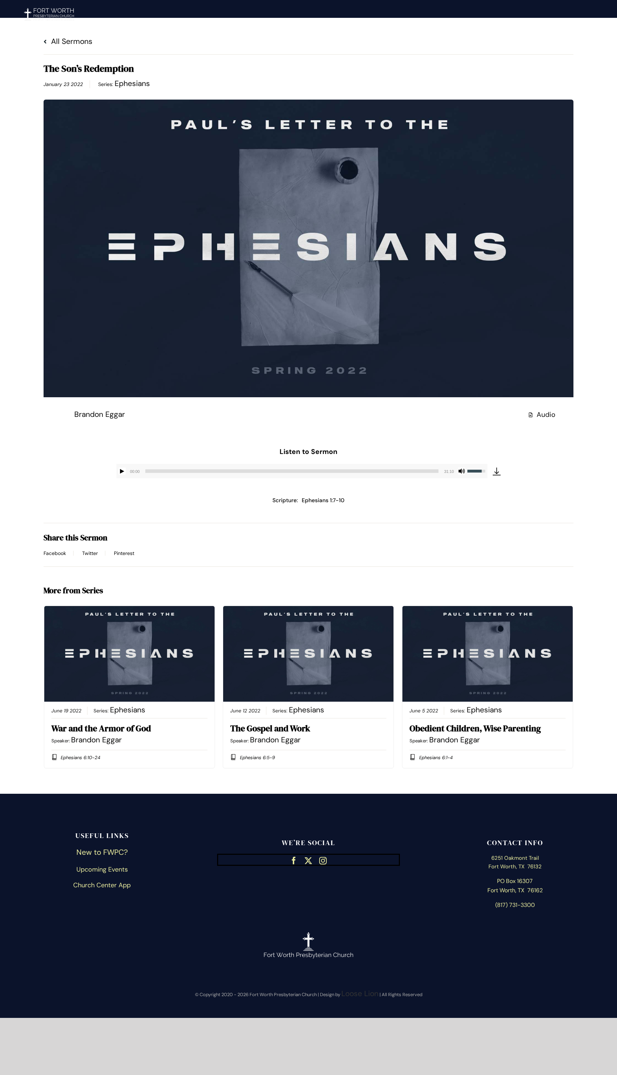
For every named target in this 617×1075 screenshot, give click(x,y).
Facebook (55, 553)
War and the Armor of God (101, 728)
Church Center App (102, 885)
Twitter (90, 553)
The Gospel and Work (270, 728)
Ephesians (132, 83)
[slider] (291, 471)
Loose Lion (359, 994)
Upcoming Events (102, 869)
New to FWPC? (102, 852)
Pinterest (124, 553)
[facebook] (293, 860)
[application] (301, 471)
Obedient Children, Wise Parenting (475, 728)
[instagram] (323, 860)
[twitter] (308, 860)
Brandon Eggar (99, 414)
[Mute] (461, 471)
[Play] (122, 471)
